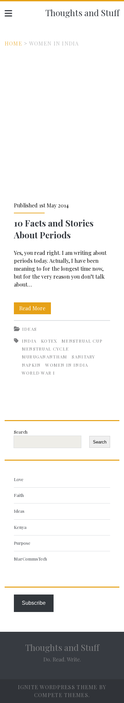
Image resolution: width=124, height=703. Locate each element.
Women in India (66, 365)
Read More (35, 309)
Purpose (22, 543)
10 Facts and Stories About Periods (54, 229)
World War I (38, 373)
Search (20, 432)
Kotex (49, 341)
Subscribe (34, 603)
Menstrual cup (82, 341)
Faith (19, 495)
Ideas (29, 329)
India (29, 341)
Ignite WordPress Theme (58, 687)
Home (13, 43)
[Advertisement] (62, 112)
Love (18, 479)
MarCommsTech (30, 559)
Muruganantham (44, 356)
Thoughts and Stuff (82, 12)
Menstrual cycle (45, 348)
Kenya (20, 527)
